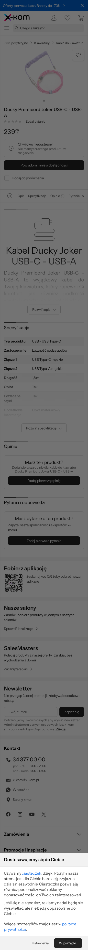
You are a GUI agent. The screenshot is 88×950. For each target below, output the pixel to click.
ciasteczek (31, 873)
